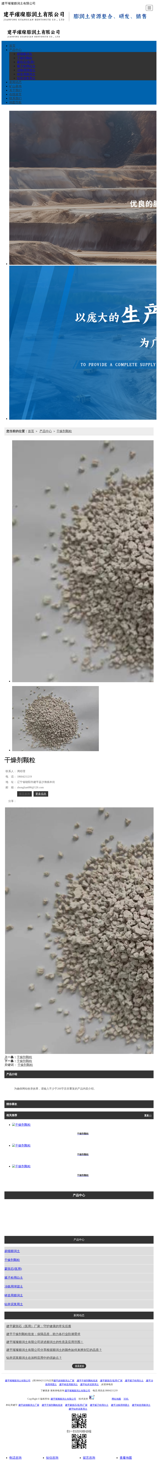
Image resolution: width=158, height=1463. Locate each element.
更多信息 (40, 793)
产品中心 (15, 49)
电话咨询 (15, 1457)
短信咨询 (52, 1457)
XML (126, 1399)
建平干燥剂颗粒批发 (87, 1380)
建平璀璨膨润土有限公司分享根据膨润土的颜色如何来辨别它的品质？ (54, 1349)
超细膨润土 (24, 53)
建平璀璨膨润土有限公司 (17, 1380)
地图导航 (15, 102)
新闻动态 (15, 82)
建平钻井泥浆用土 (89, 1384)
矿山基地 (15, 86)
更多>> (148, 1115)
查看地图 (126, 1457)
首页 (12, 45)
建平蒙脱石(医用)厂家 (111, 1380)
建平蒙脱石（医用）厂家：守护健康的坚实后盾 (38, 1326)
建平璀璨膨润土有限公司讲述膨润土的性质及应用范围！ (44, 1342)
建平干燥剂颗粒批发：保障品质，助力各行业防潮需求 (43, 1334)
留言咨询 (24, 793)
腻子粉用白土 (26, 66)
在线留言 (15, 94)
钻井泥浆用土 (26, 78)
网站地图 (116, 1399)
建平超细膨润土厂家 (64, 1380)
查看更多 (79, 1366)
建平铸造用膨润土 (68, 1384)
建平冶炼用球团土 (120, 1405)
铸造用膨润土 (26, 74)
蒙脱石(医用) (25, 62)
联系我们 (15, 98)
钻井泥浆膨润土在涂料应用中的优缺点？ (34, 1357)
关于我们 (15, 90)
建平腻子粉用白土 (134, 1380)
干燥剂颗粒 (24, 58)
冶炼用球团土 (26, 70)
